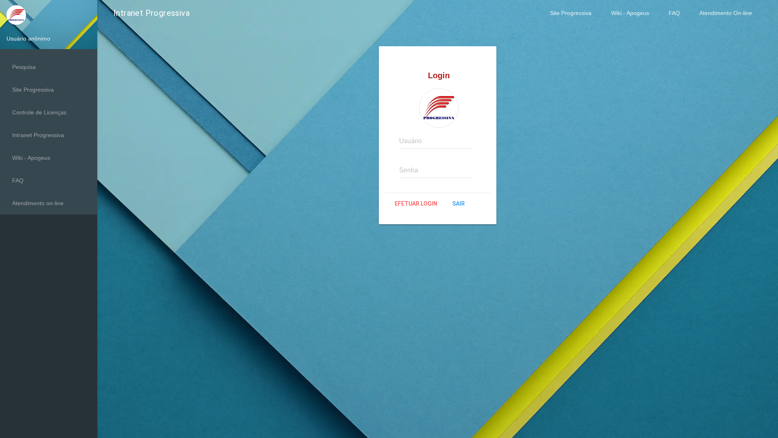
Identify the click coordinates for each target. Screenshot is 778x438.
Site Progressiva (571, 13)
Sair (458, 203)
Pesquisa (24, 67)
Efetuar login (416, 203)
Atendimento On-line (725, 13)
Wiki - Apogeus (630, 13)
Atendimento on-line (38, 203)
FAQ (674, 13)
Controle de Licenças (39, 112)
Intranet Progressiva (38, 135)
